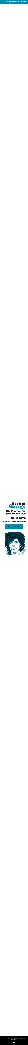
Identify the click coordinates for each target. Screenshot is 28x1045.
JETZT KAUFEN (14, 526)
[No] (26, 1040)
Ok (14, 1042)
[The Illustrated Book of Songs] (14, 2)
